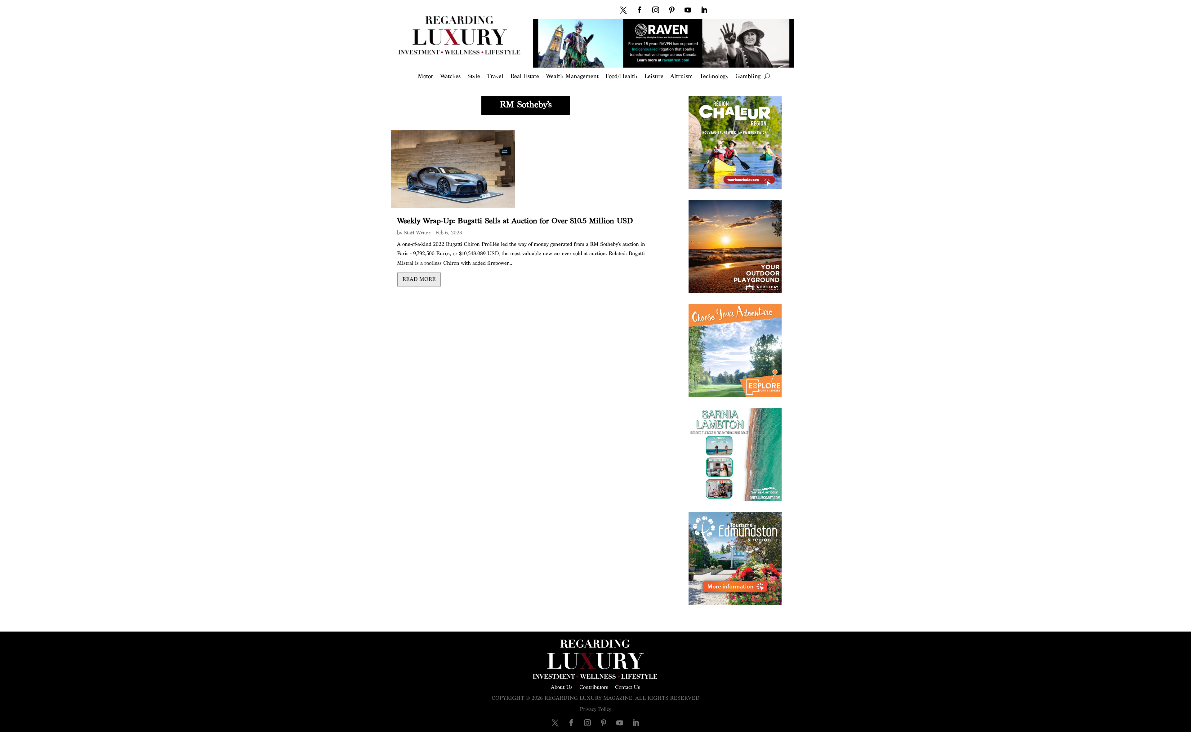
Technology (714, 76)
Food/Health (621, 76)
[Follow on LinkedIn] (704, 10)
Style (473, 76)
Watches (450, 76)
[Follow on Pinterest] (672, 10)
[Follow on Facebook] (639, 10)
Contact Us (627, 687)
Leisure (653, 76)
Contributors (593, 687)
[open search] (767, 76)
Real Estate (524, 76)
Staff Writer (417, 232)
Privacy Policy (595, 709)
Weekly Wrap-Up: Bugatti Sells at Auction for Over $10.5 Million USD (515, 221)
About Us (562, 687)
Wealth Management (572, 76)
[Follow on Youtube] (688, 10)
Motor (425, 76)
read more (419, 279)
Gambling (748, 76)
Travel (495, 76)
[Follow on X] (623, 10)
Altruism (681, 76)
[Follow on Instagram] (655, 10)
